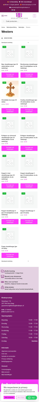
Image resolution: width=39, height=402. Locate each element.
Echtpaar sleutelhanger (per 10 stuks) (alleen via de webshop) (28, 137)
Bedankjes (21, 27)
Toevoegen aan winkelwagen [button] (10, 75)
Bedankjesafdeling (12, 27)
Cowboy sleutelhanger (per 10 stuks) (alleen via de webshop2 (28, 102)
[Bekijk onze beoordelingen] (21, 384)
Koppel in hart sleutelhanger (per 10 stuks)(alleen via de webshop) (8, 176)
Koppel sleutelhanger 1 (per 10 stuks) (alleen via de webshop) (28, 175)
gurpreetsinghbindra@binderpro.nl (13, 306)
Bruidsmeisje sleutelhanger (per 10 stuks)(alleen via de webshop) (29, 66)
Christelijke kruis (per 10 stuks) (9, 101)
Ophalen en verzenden (8, 356)
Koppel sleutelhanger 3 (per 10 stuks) (27, 212)
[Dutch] (12, 10)
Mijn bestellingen (7, 374)
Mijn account (6, 372)
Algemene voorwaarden (9, 351)
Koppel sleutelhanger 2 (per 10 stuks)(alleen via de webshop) (10, 212)
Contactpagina (6, 369)
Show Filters (8, 38)
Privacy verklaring (7, 359)
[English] (14, 10)
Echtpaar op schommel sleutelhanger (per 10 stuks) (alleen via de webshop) (9, 138)
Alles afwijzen (21, 397)
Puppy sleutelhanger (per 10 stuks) (9, 247)
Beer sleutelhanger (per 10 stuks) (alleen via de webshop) (10, 66)
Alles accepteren (9, 397)
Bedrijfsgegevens (7, 361)
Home (3, 27)
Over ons (4, 354)
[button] (34, 17)
